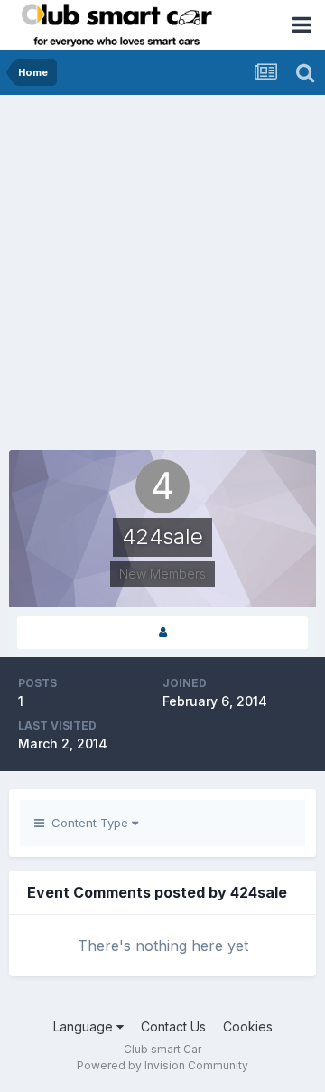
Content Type (88, 822)
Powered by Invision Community (162, 1065)
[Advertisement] (162, 266)
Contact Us (173, 1026)
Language (84, 1026)
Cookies (248, 1026)
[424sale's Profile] (162, 632)
